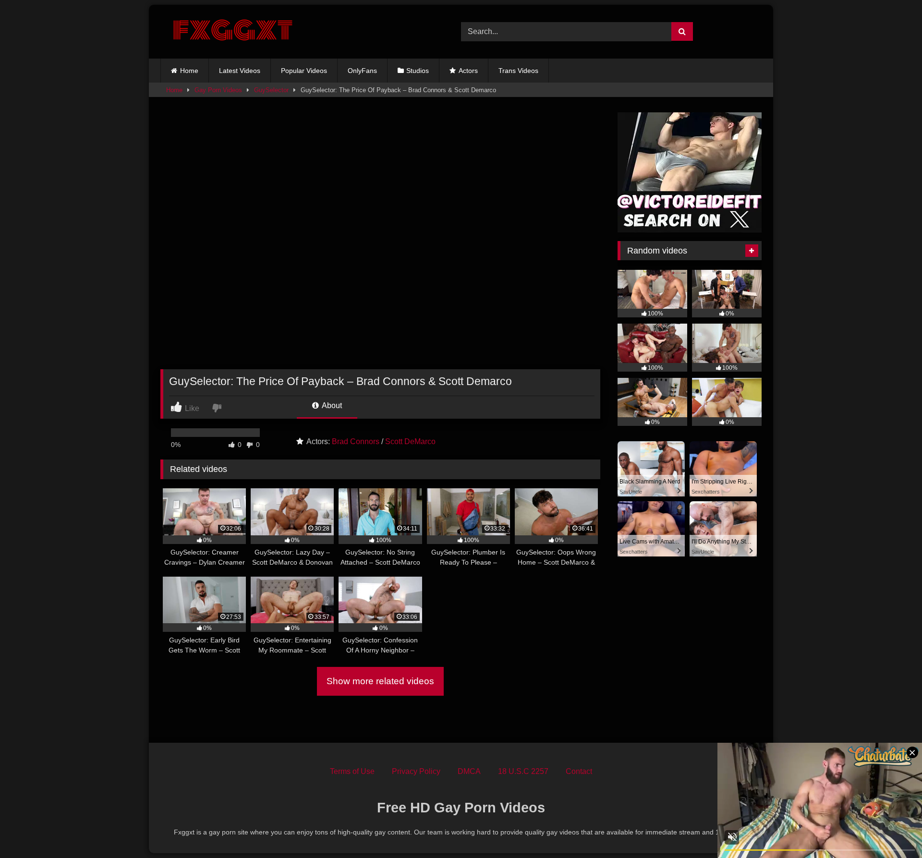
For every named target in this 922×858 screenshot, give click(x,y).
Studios (417, 70)
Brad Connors (355, 441)
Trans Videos (518, 70)
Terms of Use (352, 771)
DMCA (469, 771)
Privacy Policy (416, 771)
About (331, 405)
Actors (468, 70)
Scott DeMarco (410, 441)
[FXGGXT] (232, 31)
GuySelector (271, 90)
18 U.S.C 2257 (523, 771)
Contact (579, 771)
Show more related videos (380, 681)
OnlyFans (362, 70)
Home (189, 70)
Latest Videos (239, 70)
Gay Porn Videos (218, 90)
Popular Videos (304, 70)
